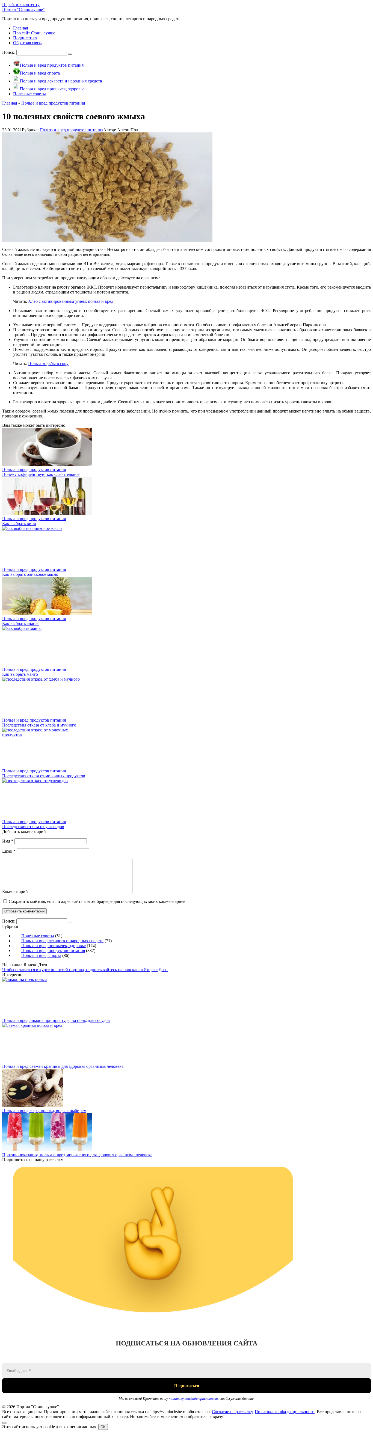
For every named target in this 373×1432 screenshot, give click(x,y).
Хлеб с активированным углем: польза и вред (70, 301)
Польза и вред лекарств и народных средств (62, 940)
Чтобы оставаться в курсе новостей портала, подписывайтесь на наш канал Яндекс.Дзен (85, 969)
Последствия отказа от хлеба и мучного (39, 725)
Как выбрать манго (20, 674)
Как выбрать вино (19, 523)
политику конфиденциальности (193, 1399)
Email (9, 851)
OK (103, 1427)
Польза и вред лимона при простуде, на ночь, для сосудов (56, 1020)
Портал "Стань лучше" (23, 9)
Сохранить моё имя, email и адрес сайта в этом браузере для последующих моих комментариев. (98, 901)
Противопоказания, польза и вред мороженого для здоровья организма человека (77, 1154)
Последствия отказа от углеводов (33, 826)
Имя (7, 841)
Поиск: (9, 52)
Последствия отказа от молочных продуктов (43, 775)
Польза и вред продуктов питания (71, 130)
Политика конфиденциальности (285, 1411)
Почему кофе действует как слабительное (40, 474)
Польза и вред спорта (41, 955)
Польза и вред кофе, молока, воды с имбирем (44, 1110)
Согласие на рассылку (232, 1411)
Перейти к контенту (21, 4)
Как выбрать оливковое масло (30, 574)
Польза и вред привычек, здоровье (53, 945)
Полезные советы (37, 935)
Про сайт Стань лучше (34, 33)
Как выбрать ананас (20, 623)
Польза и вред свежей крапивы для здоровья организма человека (62, 1066)
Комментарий (15, 891)
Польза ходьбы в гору (48, 363)
